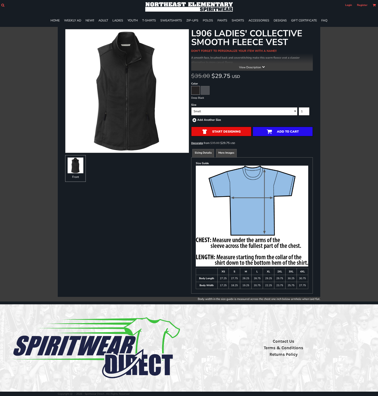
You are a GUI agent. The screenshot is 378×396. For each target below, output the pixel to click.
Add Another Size (209, 120)
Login (348, 5)
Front (75, 177)
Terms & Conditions (283, 347)
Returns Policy (284, 354)
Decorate (197, 143)
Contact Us (283, 341)
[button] (2, 5)
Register (362, 5)
